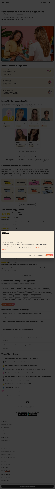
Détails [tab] (27, 237)
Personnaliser (39, 255)
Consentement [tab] (9, 237)
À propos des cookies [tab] (45, 237)
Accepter (49, 255)
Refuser (31, 255)
